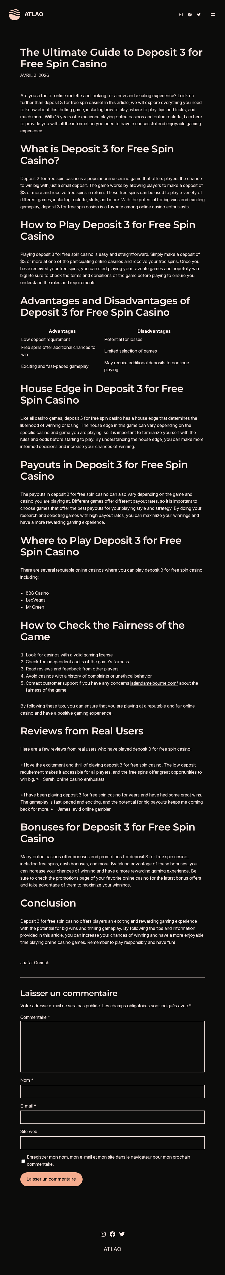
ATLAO (34, 14)
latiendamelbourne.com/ (154, 683)
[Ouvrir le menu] (213, 14)
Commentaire (35, 1017)
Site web (28, 1131)
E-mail (28, 1106)
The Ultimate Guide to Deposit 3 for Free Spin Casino (111, 58)
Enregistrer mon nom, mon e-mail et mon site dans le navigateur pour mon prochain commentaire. (108, 1160)
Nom (26, 1080)
